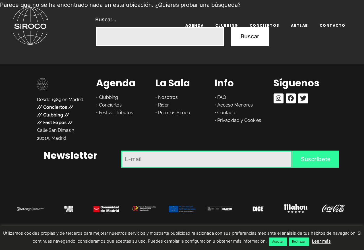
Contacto (333, 25)
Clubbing (226, 25)
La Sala (172, 83)
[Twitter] (303, 98)
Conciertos (265, 25)
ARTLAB (299, 25)
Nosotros (168, 97)
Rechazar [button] (299, 241)
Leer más (321, 241)
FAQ (221, 97)
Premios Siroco (174, 112)
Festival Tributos (116, 112)
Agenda (194, 25)
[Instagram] (279, 98)
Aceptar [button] (278, 241)
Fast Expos (55, 122)
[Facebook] (291, 98)
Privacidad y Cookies (239, 120)
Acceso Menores (235, 105)
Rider (163, 105)
